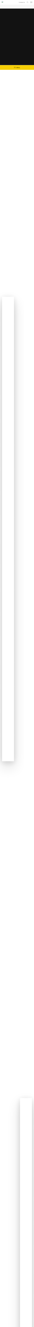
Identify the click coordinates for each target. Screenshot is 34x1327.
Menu (18, 67)
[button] (31, 2)
